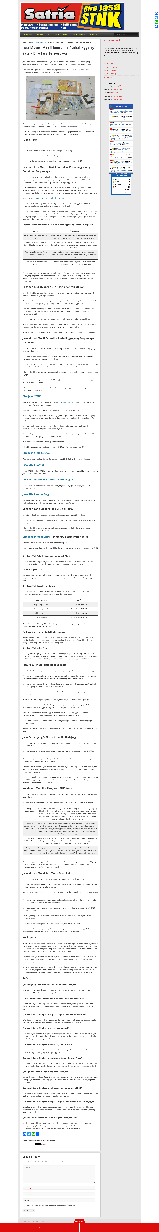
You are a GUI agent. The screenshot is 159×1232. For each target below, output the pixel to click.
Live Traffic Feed (121, 106)
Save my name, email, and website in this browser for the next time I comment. (50, 1206)
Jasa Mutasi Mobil (41, 42)
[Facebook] (156, 13)
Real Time (120, 173)
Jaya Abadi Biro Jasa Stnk (117, 124)
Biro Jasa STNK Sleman (43, 34)
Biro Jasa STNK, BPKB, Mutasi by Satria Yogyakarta (121, 143)
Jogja (78, 188)
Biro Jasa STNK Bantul (61, 34)
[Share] (156, 26)
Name (27, 1188)
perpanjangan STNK (67, 402)
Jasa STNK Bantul (33, 465)
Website (26, 1200)
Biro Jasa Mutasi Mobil (36, 536)
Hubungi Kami (94, 34)
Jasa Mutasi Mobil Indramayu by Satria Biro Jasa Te (118, 169)
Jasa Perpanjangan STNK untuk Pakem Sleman (47, 198)
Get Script (114, 173)
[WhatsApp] (156, 22)
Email (27, 1194)
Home (33, 42)
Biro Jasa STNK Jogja (79, 34)
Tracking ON (127, 173)
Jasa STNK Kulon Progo (36, 494)
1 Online (118, 192)
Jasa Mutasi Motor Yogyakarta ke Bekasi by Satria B (118, 150)
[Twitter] (156, 18)
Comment (27, 1167)
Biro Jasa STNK (27, 34)
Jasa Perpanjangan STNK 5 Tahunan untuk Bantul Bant (121, 137)
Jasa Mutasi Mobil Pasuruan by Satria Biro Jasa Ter (121, 156)
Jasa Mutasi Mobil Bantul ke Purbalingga (48, 479)
